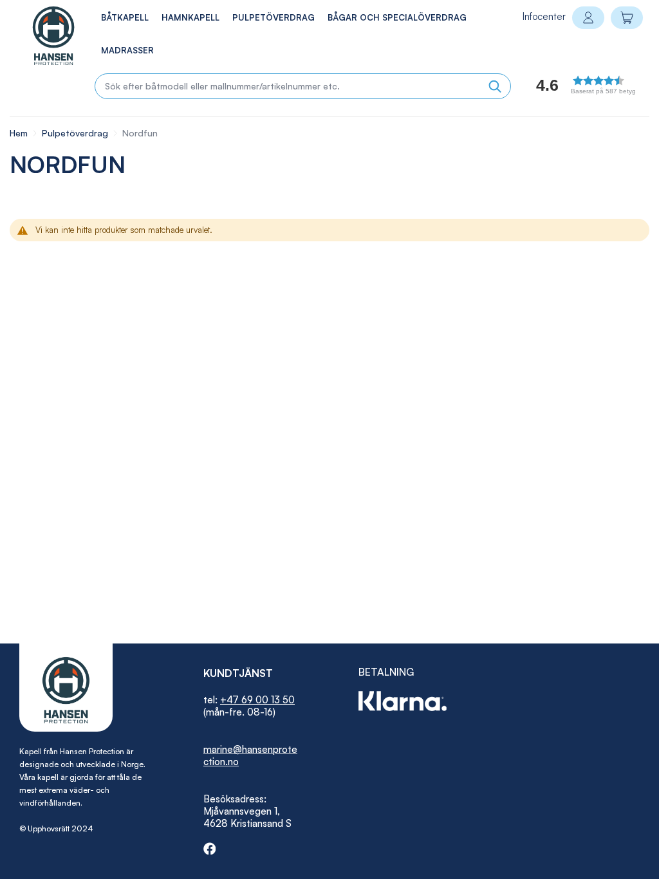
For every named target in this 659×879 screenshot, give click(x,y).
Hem (20, 132)
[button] (570, 88)
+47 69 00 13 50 (257, 700)
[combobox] (303, 86)
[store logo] (40, 35)
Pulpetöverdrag (76, 132)
